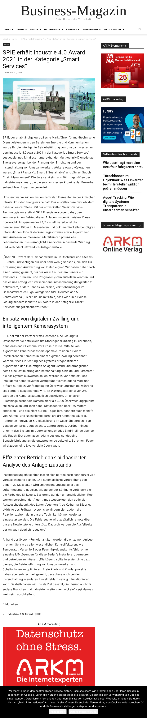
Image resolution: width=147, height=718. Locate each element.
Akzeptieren (58, 711)
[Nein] (142, 702)
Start (5, 38)
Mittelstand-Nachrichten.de (120, 154)
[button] (139, 29)
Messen (34, 29)
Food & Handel (112, 29)
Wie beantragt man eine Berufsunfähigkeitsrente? (123, 165)
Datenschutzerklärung (83, 711)
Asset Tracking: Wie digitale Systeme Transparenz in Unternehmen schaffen (121, 203)
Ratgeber (71, 29)
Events (20, 29)
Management (90, 29)
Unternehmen (52, 29)
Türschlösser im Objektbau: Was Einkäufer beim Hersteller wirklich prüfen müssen (123, 182)
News (7, 29)
